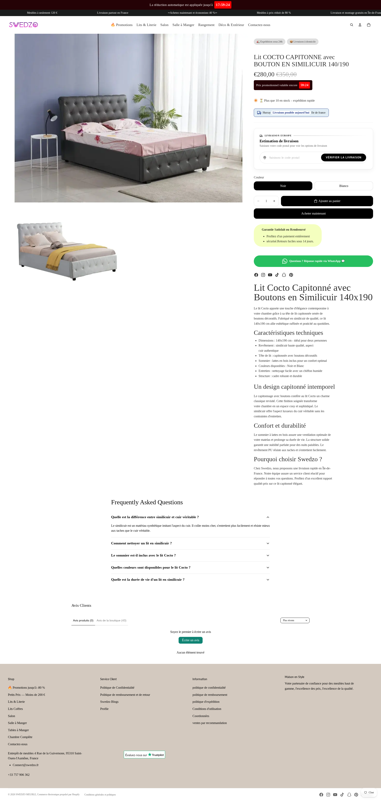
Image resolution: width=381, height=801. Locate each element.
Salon (11, 716)
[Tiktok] (277, 274)
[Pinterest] (291, 274)
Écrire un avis (190, 640)
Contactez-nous (17, 744)
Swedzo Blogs (109, 701)
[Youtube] (270, 274)
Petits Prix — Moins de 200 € (26, 694)
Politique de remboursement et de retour (125, 694)
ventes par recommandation (209, 723)
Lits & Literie (16, 701)
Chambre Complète (20, 737)
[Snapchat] (284, 274)
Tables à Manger (18, 730)
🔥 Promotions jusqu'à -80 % (26, 687)
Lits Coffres (15, 709)
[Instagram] (263, 274)
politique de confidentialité (209, 687)
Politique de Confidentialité (117, 687)
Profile (104, 709)
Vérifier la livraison (343, 157)
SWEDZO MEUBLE (26, 794)
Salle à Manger (17, 723)
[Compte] (360, 24)
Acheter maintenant (313, 213)
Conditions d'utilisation (206, 709)
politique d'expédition (205, 701)
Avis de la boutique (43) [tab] (111, 620)
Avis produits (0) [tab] (83, 620)
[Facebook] (256, 274)
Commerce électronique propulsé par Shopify (58, 794)
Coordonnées (200, 716)
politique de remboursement (209, 694)
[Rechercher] (351, 24)
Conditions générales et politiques (100, 794)
